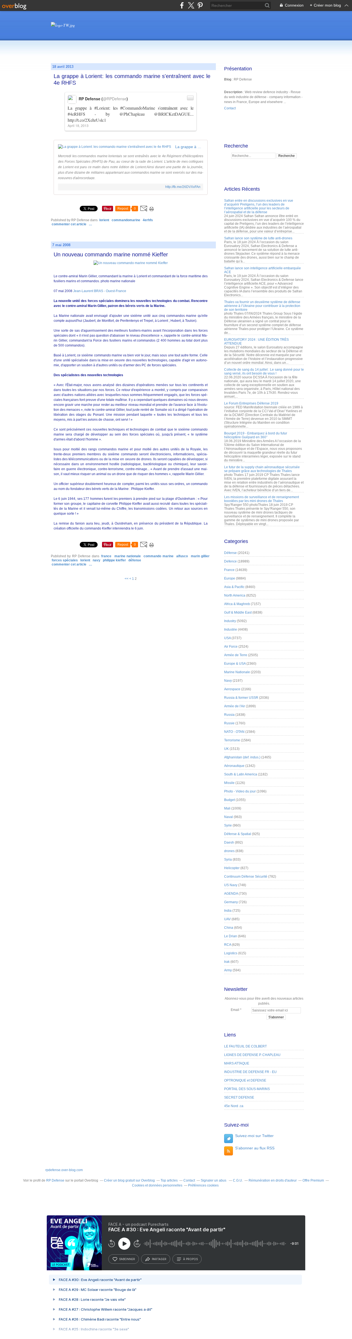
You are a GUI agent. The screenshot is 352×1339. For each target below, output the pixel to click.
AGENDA (231, 894)
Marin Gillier (200, 556)
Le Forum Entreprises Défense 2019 (251, 403)
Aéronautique (234, 766)
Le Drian (230, 936)
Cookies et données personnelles (157, 1185)
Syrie (228, 825)
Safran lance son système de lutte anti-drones (258, 238)
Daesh (229, 842)
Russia (229, 715)
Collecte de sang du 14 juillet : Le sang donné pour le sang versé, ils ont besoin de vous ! (264, 371)
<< (126, 579)
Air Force (231, 646)
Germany (231, 902)
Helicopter (232, 868)
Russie (229, 723)
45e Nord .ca (233, 1106)
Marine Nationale (127, 556)
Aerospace (232, 689)
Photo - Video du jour (240, 791)
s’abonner (127, 1259)
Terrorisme (232, 740)
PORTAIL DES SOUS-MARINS (247, 1089)
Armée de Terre (235, 655)
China (228, 928)
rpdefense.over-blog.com (64, 1170)
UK (226, 749)
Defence (230, 561)
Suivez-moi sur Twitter (254, 1135)
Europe (229, 578)
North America (234, 595)
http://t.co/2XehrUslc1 (87, 120)
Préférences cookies (203, 1185)
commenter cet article (69, 224)
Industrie (230, 629)
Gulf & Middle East (238, 612)
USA (227, 638)
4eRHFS (148, 220)
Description (233, 92)
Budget (229, 800)
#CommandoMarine (137, 108)
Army (228, 970)
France (106, 556)
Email (235, 1010)
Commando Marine (158, 556)
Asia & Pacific (234, 587)
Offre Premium (313, 1180)
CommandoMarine (126, 220)
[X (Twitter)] (191, 5)
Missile (229, 783)
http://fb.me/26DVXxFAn (182, 187)
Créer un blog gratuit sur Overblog (129, 1180)
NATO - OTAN (234, 732)
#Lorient (101, 108)
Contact (230, 108)
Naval (228, 817)
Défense (134, 560)
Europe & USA (235, 664)
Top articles (169, 1180)
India (228, 911)
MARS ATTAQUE (236, 1063)
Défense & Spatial (237, 834)
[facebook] (181, 5)
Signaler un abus (214, 1180)
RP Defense (55, 1180)
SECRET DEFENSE (239, 1097)
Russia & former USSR (241, 698)
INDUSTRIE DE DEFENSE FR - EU (250, 1072)
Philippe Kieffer (114, 560)
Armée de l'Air (234, 706)
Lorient (104, 220)
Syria (228, 859)
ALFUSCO (182, 556)
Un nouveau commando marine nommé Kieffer (111, 254)
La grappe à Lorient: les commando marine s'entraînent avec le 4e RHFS (132, 79)
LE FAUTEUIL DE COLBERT (245, 1046)
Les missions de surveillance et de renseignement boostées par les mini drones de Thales (261, 499)
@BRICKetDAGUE (172, 114)
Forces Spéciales (65, 560)
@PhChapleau (132, 114)
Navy (96, 560)
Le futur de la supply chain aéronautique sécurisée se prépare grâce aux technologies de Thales (262, 469)
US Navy (230, 885)
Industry (230, 621)
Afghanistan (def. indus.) (242, 757)
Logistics (230, 953)
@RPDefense (115, 98)
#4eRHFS (76, 114)
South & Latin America (240, 774)
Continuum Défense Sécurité (245, 876)
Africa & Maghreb (237, 604)
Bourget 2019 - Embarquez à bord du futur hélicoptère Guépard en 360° (255, 435)
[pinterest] (200, 5)
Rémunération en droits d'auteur (273, 1180)
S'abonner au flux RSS (254, 1148)
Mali (227, 808)
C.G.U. (238, 1180)
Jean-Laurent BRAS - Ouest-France (99, 291)
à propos (190, 1259)
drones (229, 851)
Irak (227, 962)
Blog (227, 79)
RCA (227, 945)
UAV (227, 919)
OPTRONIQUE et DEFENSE (245, 1080)
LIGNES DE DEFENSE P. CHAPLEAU (252, 1055)
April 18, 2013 (78, 125)
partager (159, 1259)
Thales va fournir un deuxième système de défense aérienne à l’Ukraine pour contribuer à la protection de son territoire (262, 306)
